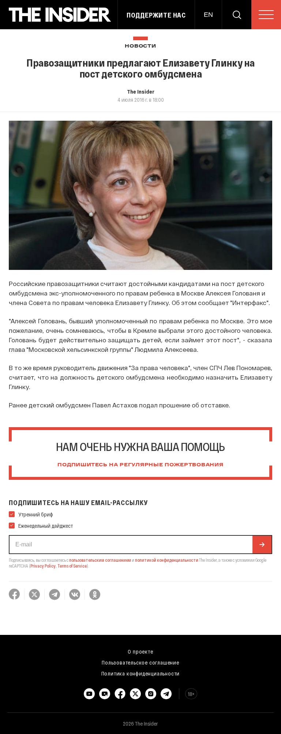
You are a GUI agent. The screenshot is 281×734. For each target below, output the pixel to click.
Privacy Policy (43, 565)
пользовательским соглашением (100, 559)
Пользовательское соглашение (140, 662)
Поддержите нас (156, 15)
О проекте (140, 651)
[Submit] (261, 544)
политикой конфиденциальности (166, 559)
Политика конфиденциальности (140, 673)
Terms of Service (72, 565)
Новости (140, 46)
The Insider (140, 91)
